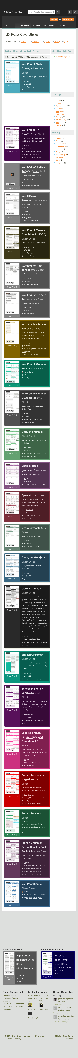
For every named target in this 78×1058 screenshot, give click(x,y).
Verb (66, 41)
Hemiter (26, 862)
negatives (37, 801)
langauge (25, 645)
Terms (9, 1039)
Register (68, 19)
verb (43, 419)
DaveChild (32, 1009)
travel (44, 827)
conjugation (33, 87)
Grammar (24, 41)
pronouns (25, 422)
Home (9, 25)
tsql (19, 981)
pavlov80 (61, 1007)
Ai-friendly (60, 163)
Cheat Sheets (23, 25)
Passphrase (60, 157)
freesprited (22, 975)
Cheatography (8, 995)
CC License (39, 1036)
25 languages (19, 1004)
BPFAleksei (27, 278)
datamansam (28, 179)
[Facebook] (70, 12)
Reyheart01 (28, 673)
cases (39, 453)
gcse (38, 484)
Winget (58, 152)
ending (31, 422)
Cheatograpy (61, 146)
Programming (61, 114)
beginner (27, 349)
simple (26, 897)
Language (36, 41)
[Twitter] (75, 12)
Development (61, 106)
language (27, 151)
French (57, 41)
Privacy (18, 1039)
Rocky (58, 141)
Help (63, 25)
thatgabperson (29, 795)
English (47, 41)
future (29, 518)
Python (58, 103)
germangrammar (27, 456)
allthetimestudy (29, 714)
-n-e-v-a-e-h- (29, 509)
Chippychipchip (29, 212)
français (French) (35, 90)
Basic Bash (62, 1001)
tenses (40, 87)
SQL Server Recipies (65, 1019)
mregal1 (26, 145)
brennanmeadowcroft (64, 967)
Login (54, 19)
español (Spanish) (36, 354)
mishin (26, 892)
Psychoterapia (61, 155)
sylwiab (26, 541)
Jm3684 (27, 759)
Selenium (59, 111)
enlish (40, 897)
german (26, 453)
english (33, 185)
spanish (33, 349)
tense (23, 154)
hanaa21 (27, 478)
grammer (33, 484)
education (39, 151)
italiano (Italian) (35, 220)
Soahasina (27, 447)
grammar (29, 154)
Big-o (58, 160)
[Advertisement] (39, 4)
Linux (58, 100)
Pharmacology (61, 120)
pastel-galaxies (29, 343)
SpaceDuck (43, 1009)
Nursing (59, 109)
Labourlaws (60, 144)
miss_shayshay (29, 247)
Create (37, 25)
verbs (39, 349)
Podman (59, 138)
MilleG (26, 821)
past (25, 217)
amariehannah (29, 413)
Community (50, 25)
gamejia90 (62, 999)
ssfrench (27, 81)
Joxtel (26, 636)
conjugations (26, 351)
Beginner (59, 122)
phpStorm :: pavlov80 (66, 1010)
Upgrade (59, 149)
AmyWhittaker (29, 372)
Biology (59, 117)
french (26, 87)
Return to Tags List (63, 57)
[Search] (58, 12)
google (8, 1009)
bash (58, 973)
